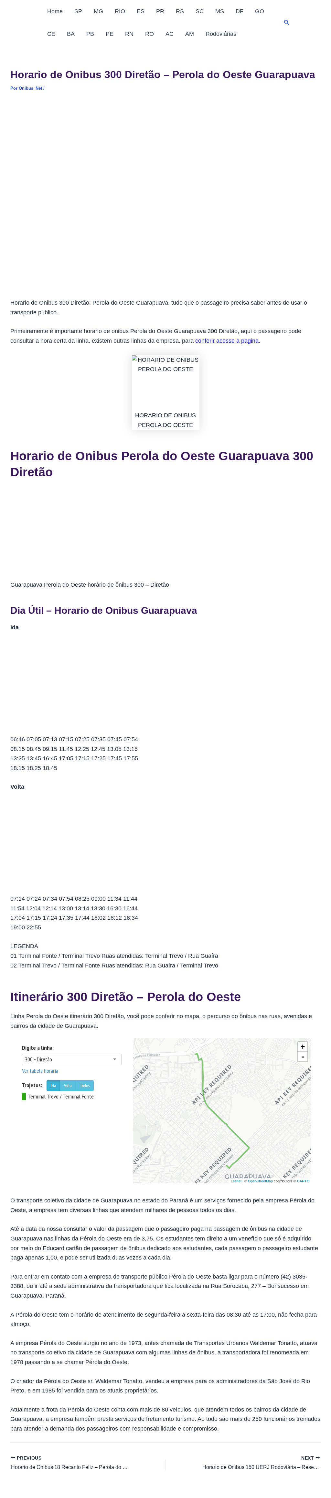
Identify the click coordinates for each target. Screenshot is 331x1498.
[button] (287, 22)
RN (129, 34)
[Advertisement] (165, 148)
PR (160, 11)
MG (98, 11)
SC (200, 11)
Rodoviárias (221, 34)
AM (189, 34)
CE (51, 34)
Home (55, 11)
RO (149, 34)
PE (109, 34)
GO (259, 11)
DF (239, 11)
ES (140, 11)
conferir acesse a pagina (227, 341)
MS (219, 11)
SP (78, 11)
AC (170, 34)
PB (90, 34)
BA (71, 34)
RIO (120, 11)
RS (180, 11)
